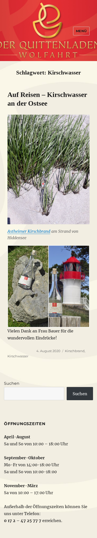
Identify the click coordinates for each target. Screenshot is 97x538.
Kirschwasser (17, 356)
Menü (81, 31)
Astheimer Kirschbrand (28, 231)
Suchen (11, 383)
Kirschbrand (75, 351)
